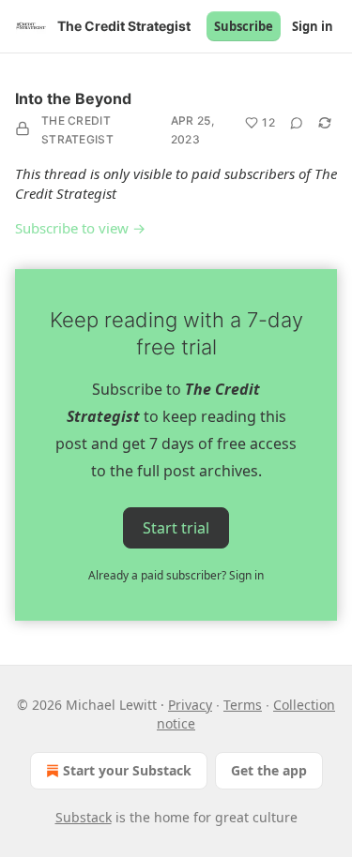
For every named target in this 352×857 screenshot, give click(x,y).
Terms (242, 705)
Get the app (269, 770)
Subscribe (243, 26)
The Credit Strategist (77, 129)
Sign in (312, 26)
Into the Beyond (73, 98)
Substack (83, 817)
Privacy (190, 705)
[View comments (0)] (296, 123)
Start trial (176, 528)
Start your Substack (127, 770)
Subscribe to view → (80, 227)
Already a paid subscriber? (176, 575)
